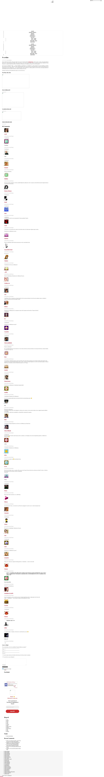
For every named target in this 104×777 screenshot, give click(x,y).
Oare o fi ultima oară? (6, 89)
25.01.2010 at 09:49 (7, 457)
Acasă (32, 31)
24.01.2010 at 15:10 (7, 227)
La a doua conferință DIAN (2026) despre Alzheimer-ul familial (13, 743)
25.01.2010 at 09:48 (7, 446)
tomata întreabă (7, 765)
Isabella (6, 370)
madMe (6, 392)
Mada (7, 725)
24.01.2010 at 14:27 (7, 136)
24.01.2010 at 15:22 (7, 240)
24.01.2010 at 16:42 (7, 320)
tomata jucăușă (6, 755)
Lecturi (32, 37)
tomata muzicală (7, 754)
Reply (12, 136)
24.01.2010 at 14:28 (7, 147)
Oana (7, 730)
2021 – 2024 (33, 38)
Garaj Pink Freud (8, 249)
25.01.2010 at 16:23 (7, 526)
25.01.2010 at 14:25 (7, 481)
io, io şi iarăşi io (7, 763)
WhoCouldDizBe (8, 342)
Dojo (5, 356)
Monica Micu (8, 728)
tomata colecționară (7, 767)
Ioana (7, 723)
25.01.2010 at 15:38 (7, 503)
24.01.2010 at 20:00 (7, 358)
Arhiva (32, 33)
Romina (7, 731)
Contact (32, 34)
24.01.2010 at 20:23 (7, 383)
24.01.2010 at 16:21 (7, 308)
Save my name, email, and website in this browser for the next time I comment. (16, 655)
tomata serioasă (7, 756)
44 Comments (9, 60)
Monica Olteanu (8, 191)
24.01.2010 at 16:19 (7, 296)
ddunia (6, 306)
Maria (5, 490)
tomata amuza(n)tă (7, 757)
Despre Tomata (32, 32)
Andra (5, 524)
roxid (5, 134)
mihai (5, 627)
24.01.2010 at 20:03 (7, 372)
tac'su (5, 466)
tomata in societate (7, 766)
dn (5, 318)
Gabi (5, 546)
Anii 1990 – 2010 (33, 40)
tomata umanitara (7, 768)
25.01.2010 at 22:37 (7, 559)
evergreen (6, 557)
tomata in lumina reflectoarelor (9, 771)
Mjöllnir (6, 178)
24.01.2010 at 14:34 (7, 169)
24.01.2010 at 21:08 (7, 407)
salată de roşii (6, 773)
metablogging (6, 764)
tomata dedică (6, 769)
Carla (5, 225)
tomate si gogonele (7, 772)
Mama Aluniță (8, 726)
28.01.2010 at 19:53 (7, 629)
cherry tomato (6, 758)
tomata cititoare (7, 751)
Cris (5, 294)
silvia (5, 455)
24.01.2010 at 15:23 (7, 251)
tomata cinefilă (6, 752)
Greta (7, 722)
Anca (7, 719)
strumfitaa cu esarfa (8, 593)
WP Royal (9, 775)
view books (16, 687)
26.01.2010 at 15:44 (7, 584)
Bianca (7, 720)
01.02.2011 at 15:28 (7, 641)
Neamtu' (6, 167)
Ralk (5, 419)
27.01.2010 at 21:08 (7, 607)
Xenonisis (6, 513)
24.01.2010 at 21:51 (7, 394)
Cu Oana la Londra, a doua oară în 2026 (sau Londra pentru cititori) (13, 741)
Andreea (6, 238)
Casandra (6, 331)
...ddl (5, 272)
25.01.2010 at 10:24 (7, 468)
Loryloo (6, 605)
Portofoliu (32, 36)
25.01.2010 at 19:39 (7, 537)
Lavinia (7, 724)
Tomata (6, 569)
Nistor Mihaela (7, 430)
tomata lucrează (7, 770)
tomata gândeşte (7, 762)
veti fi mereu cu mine (8, 759)
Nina (7, 729)
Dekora (6, 501)
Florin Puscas (7, 381)
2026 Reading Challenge (11, 682)
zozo (5, 535)
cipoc (5, 213)
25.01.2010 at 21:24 (7, 548)
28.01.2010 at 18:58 (7, 618)
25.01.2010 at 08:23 (7, 432)
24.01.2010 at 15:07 (7, 204)
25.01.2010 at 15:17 (7, 492)
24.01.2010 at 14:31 (7, 158)
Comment (4, 664)
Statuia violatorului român (7, 121)
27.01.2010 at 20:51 (7, 595)
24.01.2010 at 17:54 (7, 333)
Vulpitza (6, 260)
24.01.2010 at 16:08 (7, 285)
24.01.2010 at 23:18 (7, 421)
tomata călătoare (7, 753)
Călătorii (32, 42)
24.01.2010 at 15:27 (7, 262)
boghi (5, 202)
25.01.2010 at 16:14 (7, 515)
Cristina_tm (7, 283)
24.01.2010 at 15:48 (7, 274)
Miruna (7, 727)
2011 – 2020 (33, 39)
